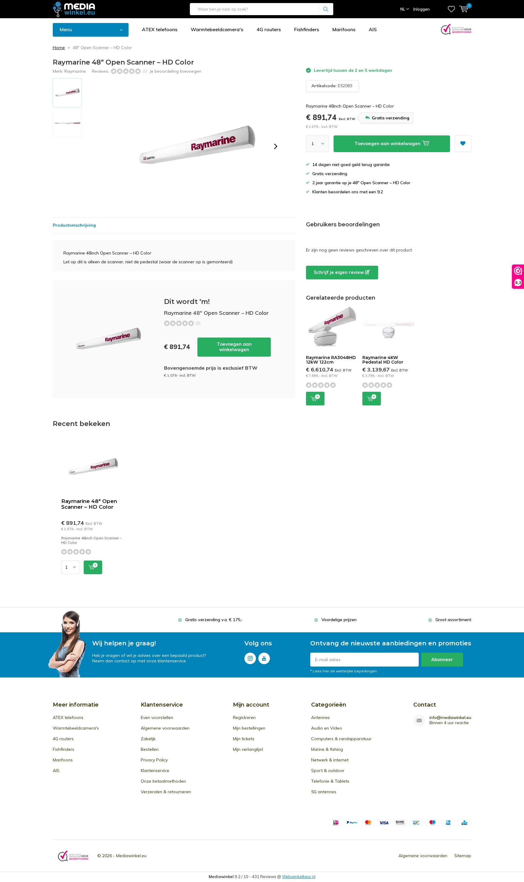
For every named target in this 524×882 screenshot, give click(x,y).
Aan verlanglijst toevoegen (463, 143)
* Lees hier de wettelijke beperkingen (343, 671)
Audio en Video (326, 728)
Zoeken (326, 9)
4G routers (269, 29)
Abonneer (442, 659)
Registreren (244, 717)
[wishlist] (451, 9)
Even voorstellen (157, 717)
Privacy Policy (154, 760)
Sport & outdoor (327, 770)
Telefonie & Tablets (330, 781)
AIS (373, 29)
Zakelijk (148, 738)
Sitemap (462, 855)
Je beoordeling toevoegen (175, 71)
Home (59, 47)
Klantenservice (155, 770)
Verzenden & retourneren (166, 791)
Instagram (250, 658)
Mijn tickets (243, 738)
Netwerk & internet (329, 760)
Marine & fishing (327, 749)
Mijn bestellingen (249, 728)
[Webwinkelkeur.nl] (73, 855)
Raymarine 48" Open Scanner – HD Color (89, 504)
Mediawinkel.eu (131, 855)
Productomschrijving (74, 225)
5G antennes (323, 791)
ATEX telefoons (159, 29)
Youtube (264, 658)
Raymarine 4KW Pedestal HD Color (382, 360)
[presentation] (275, 146)
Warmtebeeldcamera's (217, 29)
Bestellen (150, 749)
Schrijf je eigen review (339, 272)
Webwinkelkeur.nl (298, 876)
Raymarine (75, 71)
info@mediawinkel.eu (450, 717)
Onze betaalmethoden (163, 781)
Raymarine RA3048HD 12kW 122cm (331, 360)
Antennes (320, 717)
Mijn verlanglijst (248, 749)
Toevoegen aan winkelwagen (234, 346)
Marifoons (343, 29)
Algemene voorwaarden (165, 728)
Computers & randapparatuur (341, 738)
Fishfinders (306, 29)
